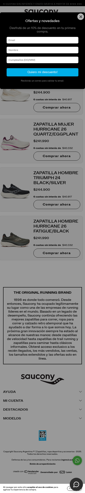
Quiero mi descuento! (42, 72)
